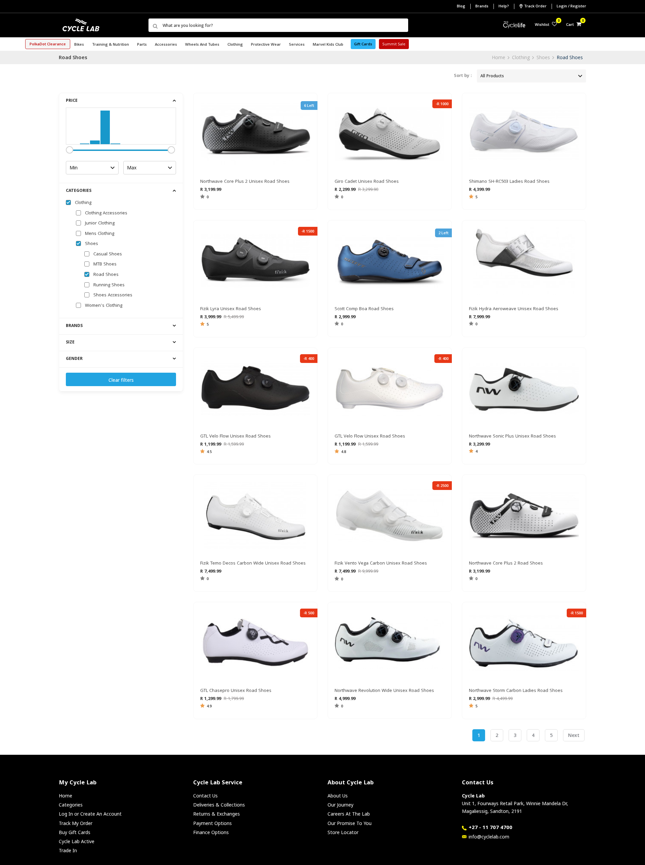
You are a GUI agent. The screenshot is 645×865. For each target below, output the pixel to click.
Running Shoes (109, 285)
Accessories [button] (166, 45)
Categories (71, 804)
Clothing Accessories (106, 213)
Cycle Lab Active (76, 841)
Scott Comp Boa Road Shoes (364, 309)
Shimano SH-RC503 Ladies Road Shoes (509, 181)
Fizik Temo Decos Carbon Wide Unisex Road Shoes (253, 563)
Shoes (543, 57)
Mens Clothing (99, 234)
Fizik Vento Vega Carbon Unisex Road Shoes (381, 563)
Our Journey (340, 804)
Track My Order (75, 823)
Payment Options (212, 823)
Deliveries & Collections (219, 804)
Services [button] (297, 45)
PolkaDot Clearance (48, 44)
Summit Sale (393, 44)
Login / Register (571, 6)
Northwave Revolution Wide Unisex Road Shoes (384, 691)
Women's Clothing (103, 306)
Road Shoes (570, 57)
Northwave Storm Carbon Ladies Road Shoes (516, 691)
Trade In (68, 850)
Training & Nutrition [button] (110, 45)
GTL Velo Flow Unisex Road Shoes (235, 436)
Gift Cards (363, 44)
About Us (338, 795)
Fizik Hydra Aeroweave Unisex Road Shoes (513, 309)
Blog (461, 6)
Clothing (521, 57)
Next (573, 735)
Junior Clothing (100, 223)
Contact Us (205, 795)
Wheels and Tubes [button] (202, 45)
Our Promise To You (350, 823)
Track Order (535, 6)
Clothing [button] (235, 45)
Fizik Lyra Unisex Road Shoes (230, 309)
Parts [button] (142, 45)
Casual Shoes (107, 254)
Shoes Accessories (112, 295)
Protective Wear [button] (266, 45)
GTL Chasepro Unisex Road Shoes (235, 691)
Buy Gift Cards (74, 832)
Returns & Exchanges (216, 814)
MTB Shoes (105, 264)
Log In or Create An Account (90, 814)
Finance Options (211, 832)
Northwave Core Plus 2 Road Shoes (506, 563)
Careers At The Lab (349, 814)
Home (498, 57)
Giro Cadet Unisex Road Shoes (367, 181)
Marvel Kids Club (328, 45)
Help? (504, 6)
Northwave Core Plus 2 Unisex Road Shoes (245, 181)
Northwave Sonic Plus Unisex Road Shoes (512, 436)
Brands (481, 6)
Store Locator (343, 832)
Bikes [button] (79, 45)
